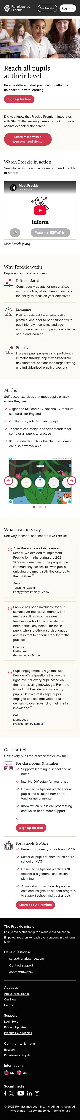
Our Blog (10, 999)
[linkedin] (29, 1093)
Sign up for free (19, 99)
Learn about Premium (35, 904)
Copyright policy (39, 1110)
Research (10, 1049)
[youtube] (20, 1093)
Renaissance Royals (17, 1055)
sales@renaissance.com (26, 958)
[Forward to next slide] (71, 480)
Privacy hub (17, 1110)
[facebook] (5, 1093)
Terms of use (62, 1110)
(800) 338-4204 (21, 972)
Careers (9, 1005)
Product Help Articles (18, 1033)
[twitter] (11, 1093)
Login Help (11, 1021)
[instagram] (37, 1093)
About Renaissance (17, 994)
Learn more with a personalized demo (27, 139)
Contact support (21, 965)
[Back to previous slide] (8, 480)
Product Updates (15, 1027)
